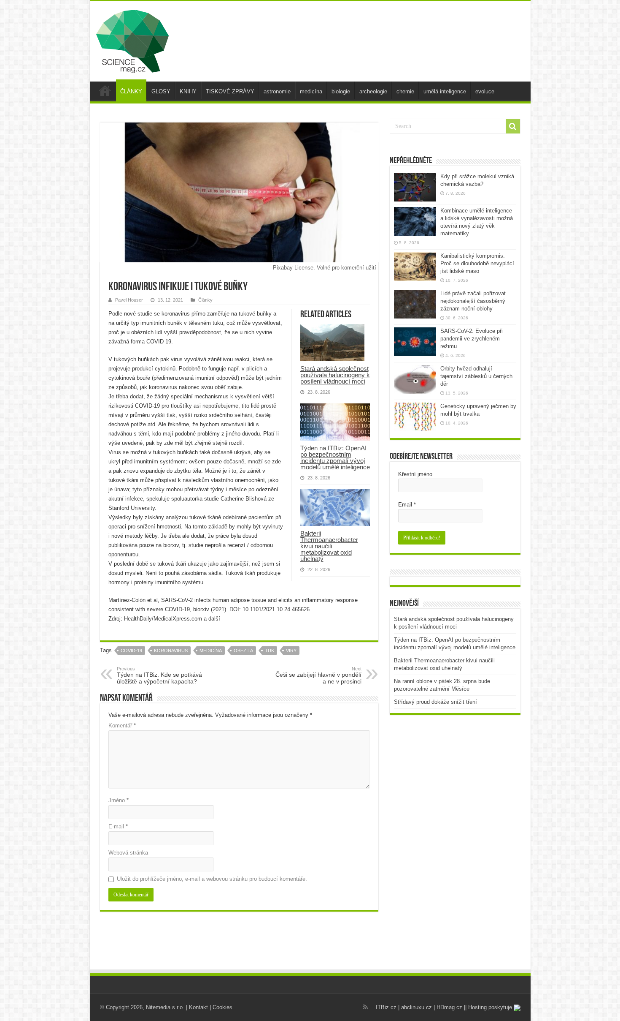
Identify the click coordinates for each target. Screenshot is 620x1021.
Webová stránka (128, 852)
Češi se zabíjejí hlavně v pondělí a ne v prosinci (318, 675)
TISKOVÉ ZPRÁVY (230, 91)
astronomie (277, 91)
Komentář (122, 725)
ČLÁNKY (131, 91)
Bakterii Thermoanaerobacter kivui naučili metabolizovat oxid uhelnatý (329, 546)
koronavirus (171, 650)
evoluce (484, 91)
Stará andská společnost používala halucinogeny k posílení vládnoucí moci (335, 375)
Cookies (222, 1007)
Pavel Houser (129, 299)
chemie (405, 91)
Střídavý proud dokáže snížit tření (435, 702)
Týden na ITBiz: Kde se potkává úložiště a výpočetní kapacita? (159, 675)
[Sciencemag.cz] (132, 40)
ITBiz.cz (386, 1007)
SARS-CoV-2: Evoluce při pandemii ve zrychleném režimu (471, 338)
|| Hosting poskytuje (489, 1007)
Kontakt (198, 1007)
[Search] (513, 126)
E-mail (118, 826)
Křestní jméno (415, 474)
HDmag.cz (449, 1007)
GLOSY (160, 91)
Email (407, 504)
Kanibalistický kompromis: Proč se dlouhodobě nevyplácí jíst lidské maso (477, 263)
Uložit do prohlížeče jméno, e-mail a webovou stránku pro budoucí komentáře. (212, 879)
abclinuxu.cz (416, 1007)
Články (205, 299)
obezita (243, 650)
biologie (341, 91)
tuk (269, 650)
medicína (311, 91)
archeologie (373, 91)
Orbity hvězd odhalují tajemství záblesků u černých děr (476, 376)
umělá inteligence (444, 91)
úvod (105, 90)
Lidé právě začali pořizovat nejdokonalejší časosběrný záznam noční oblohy (473, 301)
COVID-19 (131, 650)
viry (291, 650)
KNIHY (188, 91)
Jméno (118, 800)
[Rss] (365, 1007)
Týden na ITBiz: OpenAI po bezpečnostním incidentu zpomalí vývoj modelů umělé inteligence (335, 457)
